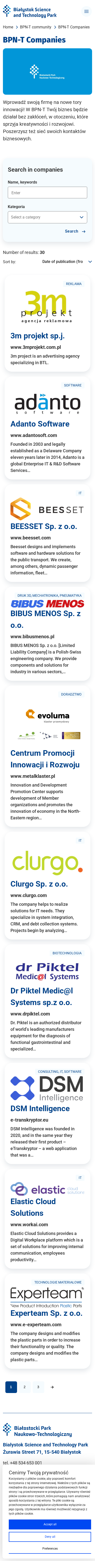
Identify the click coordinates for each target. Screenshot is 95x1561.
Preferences (50, 1548)
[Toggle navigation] (86, 11)
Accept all (50, 1524)
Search (72, 231)
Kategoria (16, 206)
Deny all (50, 1536)
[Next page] (52, 1387)
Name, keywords (22, 182)
